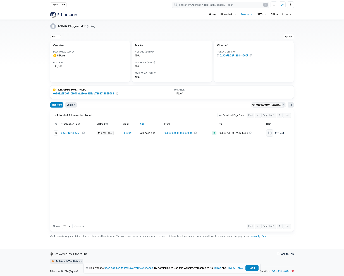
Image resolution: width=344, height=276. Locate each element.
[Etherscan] (63, 14)
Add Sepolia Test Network (68, 261)
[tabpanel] (172, 171)
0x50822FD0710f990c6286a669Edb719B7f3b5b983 (83, 93)
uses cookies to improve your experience (128, 268)
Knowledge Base (258, 236)
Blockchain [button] (227, 14)
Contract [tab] (71, 104)
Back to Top (287, 254)
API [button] (273, 14)
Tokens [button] (245, 14)
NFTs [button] (260, 14)
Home (212, 14)
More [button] (285, 14)
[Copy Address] (250, 56)
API (290, 36)
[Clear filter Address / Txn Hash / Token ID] (284, 105)
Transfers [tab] (57, 104)
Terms (217, 268)
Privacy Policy (235, 268)
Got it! (252, 268)
